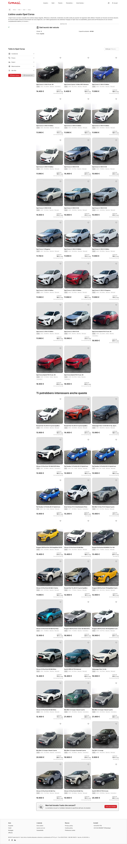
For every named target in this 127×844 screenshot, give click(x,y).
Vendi (53, 3)
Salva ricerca (15, 75)
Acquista (45, 3)
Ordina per (108, 49)
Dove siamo (40, 825)
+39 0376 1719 (97, 825)
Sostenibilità (40, 830)
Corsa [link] (29, 9)
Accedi (116, 3)
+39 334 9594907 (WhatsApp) (102, 828)
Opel (24, 9)
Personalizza (69, 3)
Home (14, 9)
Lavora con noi (41, 828)
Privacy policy (69, 825)
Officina (10, 832)
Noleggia (10, 830)
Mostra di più (63, 23)
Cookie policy (69, 828)
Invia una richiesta (111, 806)
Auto (19, 9)
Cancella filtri (29, 75)
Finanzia (60, 3)
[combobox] (111, 49)
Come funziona (79, 3)
